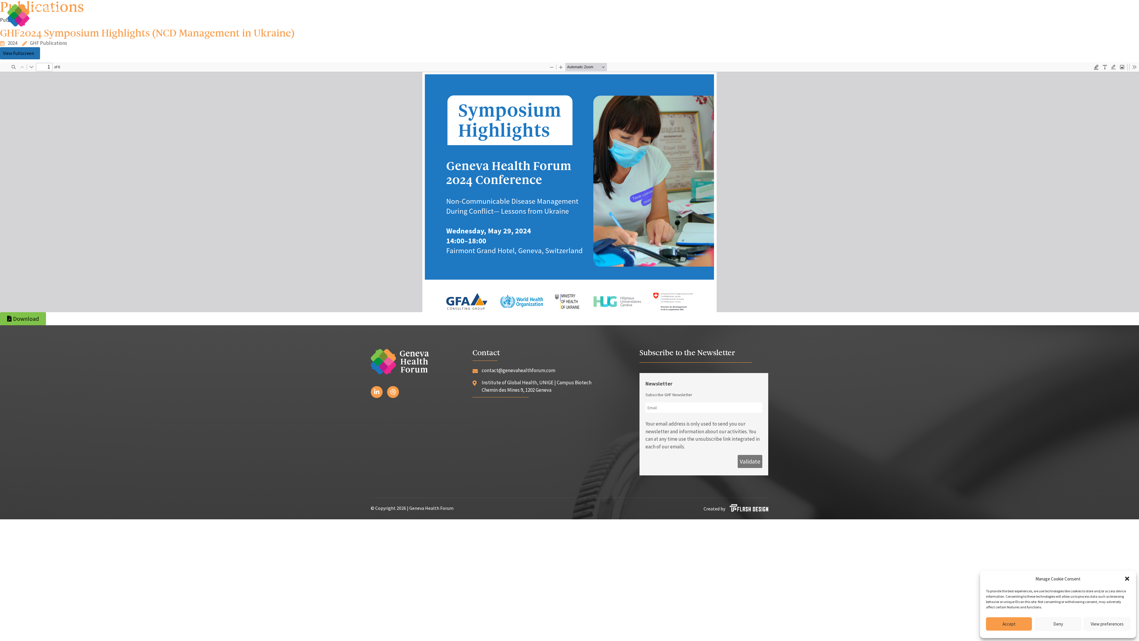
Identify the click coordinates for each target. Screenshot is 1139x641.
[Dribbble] (393, 392)
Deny (1058, 624)
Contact (1122, 15)
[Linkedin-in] (377, 392)
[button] (1127, 579)
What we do (1008, 15)
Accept (1009, 624)
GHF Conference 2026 (956, 15)
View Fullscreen (18, 53)
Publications (1056, 15)
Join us (1091, 15)
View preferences (1107, 624)
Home (878, 15)
